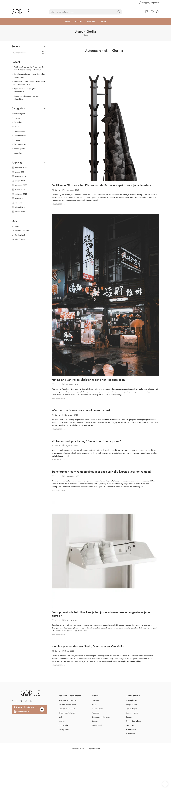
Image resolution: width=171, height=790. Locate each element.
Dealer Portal (97, 725)
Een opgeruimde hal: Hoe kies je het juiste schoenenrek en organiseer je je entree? (101, 614)
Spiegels (17, 140)
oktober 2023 (20, 189)
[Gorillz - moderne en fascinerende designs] (20, 11)
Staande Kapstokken (133, 721)
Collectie (78, 21)
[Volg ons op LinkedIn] (31, 701)
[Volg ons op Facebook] (17, 701)
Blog (94, 704)
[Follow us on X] (12, 701)
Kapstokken (18, 122)
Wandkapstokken (20, 144)
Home (67, 21)
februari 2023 (20, 207)
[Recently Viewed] (165, 784)
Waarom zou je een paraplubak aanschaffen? (81, 410)
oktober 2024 (20, 172)
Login (17, 226)
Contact (103, 21)
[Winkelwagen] (147, 12)
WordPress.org (20, 239)
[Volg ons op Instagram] (26, 701)
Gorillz (117, 50)
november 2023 (21, 185)
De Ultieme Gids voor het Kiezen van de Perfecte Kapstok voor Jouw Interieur (101, 185)
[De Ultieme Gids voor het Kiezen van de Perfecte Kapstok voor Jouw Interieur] (105, 122)
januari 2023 (20, 211)
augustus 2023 (20, 198)
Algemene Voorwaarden (68, 700)
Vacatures (96, 712)
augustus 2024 (20, 176)
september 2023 (21, 194)
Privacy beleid (64, 729)
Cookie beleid (64, 725)
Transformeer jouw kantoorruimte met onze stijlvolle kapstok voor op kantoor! (101, 471)
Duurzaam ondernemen (101, 717)
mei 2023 (18, 202)
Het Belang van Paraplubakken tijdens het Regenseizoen (88, 380)
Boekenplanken (131, 700)
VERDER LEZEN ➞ (58, 204)
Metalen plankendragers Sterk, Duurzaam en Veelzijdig (88, 646)
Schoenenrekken (20, 135)
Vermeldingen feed (22, 230)
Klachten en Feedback (67, 708)
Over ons (91, 21)
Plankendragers (19, 131)
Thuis (85, 35)
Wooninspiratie (19, 148)
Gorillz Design (97, 708)
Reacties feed (20, 235)
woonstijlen (18, 153)
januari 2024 (20, 180)
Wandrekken (130, 733)
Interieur (17, 118)
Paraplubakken (131, 704)
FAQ (60, 717)
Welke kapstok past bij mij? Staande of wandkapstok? (86, 441)
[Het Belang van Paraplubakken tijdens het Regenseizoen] (105, 295)
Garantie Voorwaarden (67, 704)
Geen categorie (19, 113)
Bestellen (62, 721)
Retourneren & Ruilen (67, 712)
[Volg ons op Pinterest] (21, 701)
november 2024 (21, 167)
